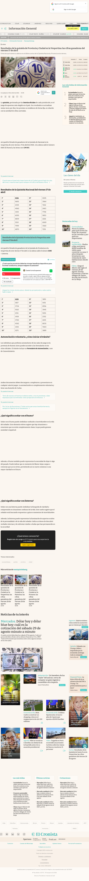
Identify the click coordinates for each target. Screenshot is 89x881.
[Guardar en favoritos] (53, 92)
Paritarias (15, 828)
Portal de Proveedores (75, 843)
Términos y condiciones (44, 856)
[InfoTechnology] (62, 839)
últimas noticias (5, 23)
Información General (15, 41)
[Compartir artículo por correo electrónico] (17, 97)
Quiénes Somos (56, 843)
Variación (73, 59)
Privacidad (44, 859)
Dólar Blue (13, 823)
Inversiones (45, 828)
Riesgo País (49, 23)
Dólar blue (26, 23)
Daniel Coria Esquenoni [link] (33, 270)
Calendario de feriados (73, 823)
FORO (71, 23)
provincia (23, 562)
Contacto (10, 843)
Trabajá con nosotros (44, 847)
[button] (84, 746)
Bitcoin (35, 823)
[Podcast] (52, 839)
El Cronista (4, 41)
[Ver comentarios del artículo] (21, 97)
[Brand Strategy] (44, 839)
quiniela (15, 562)
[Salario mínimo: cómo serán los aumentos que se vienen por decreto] (78, 634)
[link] (8, 259)
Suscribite (43, 843)
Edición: (82, 23)
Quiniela (60, 823)
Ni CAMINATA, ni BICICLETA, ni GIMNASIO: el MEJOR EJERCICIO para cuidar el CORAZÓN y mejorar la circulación (77, 119)
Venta (80, 59)
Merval (52, 823)
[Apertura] (27, 839)
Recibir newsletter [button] (76, 191)
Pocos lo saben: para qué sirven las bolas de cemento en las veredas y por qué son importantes (76, 96)
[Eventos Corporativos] (37, 839)
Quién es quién (61, 23)
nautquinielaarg (29, 41)
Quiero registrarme (28, 545)
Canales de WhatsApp (26, 843)
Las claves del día (72, 175)
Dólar (17, 23)
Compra (85, 59)
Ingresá (84, 28)
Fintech (43, 823)
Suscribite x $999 (73, 28)
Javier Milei (37, 23)
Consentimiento (44, 862)
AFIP (85, 823)
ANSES (74, 828)
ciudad (30, 562)
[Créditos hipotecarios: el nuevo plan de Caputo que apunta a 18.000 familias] (55, 705)
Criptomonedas (24, 823)
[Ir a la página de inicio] (5, 28)
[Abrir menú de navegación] (2, 28)
